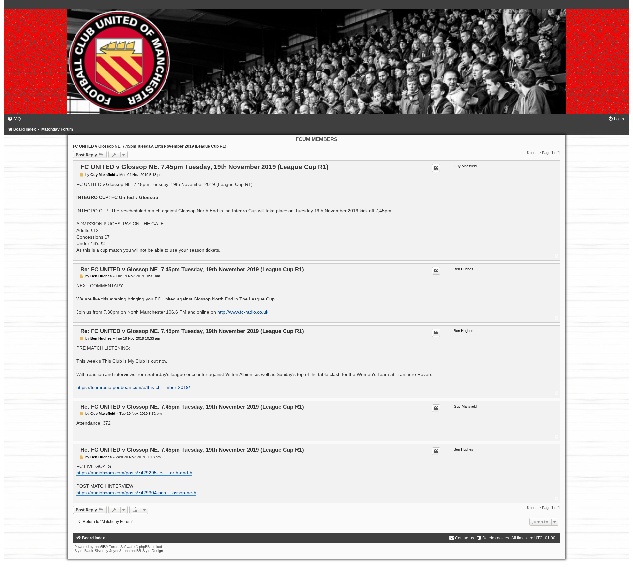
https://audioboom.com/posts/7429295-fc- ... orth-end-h (134, 472)
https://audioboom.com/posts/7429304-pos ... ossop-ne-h (136, 492)
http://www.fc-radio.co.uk (242, 312)
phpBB (100, 547)
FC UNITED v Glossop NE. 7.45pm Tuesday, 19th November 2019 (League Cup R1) (149, 146)
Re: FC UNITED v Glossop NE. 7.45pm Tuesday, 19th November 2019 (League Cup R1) (192, 269)
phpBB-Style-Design (147, 551)
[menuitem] (14, 119)
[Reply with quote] (436, 168)
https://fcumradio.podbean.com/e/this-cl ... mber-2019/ (133, 387)
